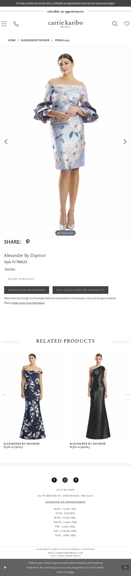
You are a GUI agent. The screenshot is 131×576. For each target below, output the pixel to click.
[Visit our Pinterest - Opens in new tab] (76, 480)
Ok (125, 567)
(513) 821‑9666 (65, 489)
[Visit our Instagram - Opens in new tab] (65, 480)
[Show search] (115, 24)
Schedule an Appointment (26, 289)
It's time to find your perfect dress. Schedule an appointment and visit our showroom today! (65, 3)
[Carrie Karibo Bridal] (65, 24)
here (71, 572)
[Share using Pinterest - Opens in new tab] (28, 241)
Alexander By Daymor (35, 40)
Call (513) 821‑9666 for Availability (81, 289)
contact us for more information (28, 302)
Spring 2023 (62, 40)
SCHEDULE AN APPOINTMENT (65, 502)
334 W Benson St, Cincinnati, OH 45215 (65, 496)
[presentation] (32, 395)
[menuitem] (65, 11)
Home (12, 40)
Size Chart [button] (10, 269)
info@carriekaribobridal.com (65, 553)
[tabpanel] (65, 141)
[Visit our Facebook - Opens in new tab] (55, 480)
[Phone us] (16, 24)
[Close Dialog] (5, 567)
